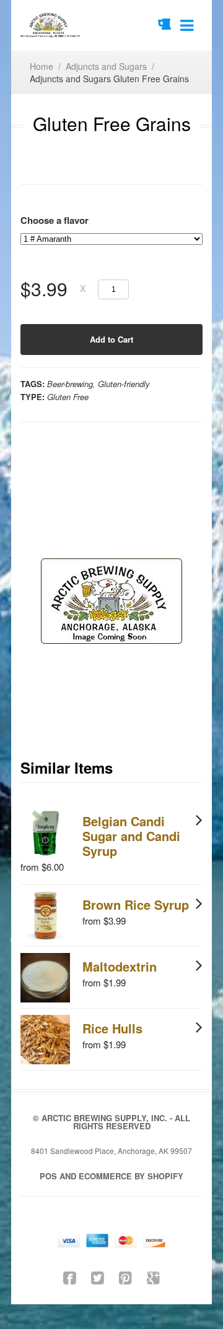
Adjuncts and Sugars (106, 66)
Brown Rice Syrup (135, 904)
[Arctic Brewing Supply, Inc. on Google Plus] (153, 1277)
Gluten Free (68, 397)
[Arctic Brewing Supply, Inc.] (50, 25)
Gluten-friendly (124, 384)
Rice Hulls (112, 1028)
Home (41, 66)
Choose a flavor (54, 220)
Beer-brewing (70, 384)
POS (48, 1176)
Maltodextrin (119, 966)
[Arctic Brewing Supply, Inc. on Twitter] (97, 1277)
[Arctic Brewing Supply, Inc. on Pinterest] (125, 1277)
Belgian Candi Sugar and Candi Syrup (131, 836)
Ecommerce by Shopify (131, 1176)
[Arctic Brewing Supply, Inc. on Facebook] (69, 1277)
